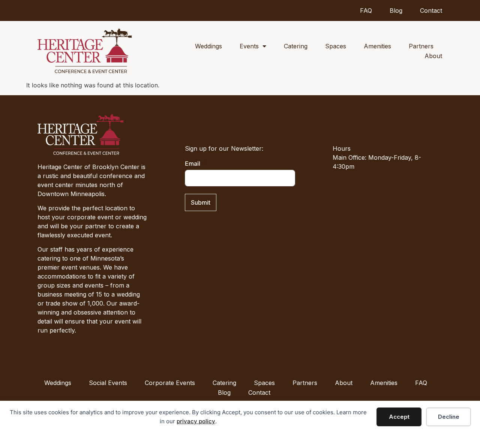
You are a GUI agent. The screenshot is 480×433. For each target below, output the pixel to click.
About (433, 56)
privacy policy (196, 421)
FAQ (366, 10)
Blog (396, 10)
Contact (431, 10)
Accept (399, 416)
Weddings (208, 46)
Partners (421, 46)
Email (192, 163)
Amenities (377, 46)
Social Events (108, 383)
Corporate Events (170, 383)
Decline (448, 416)
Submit (200, 202)
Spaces (335, 46)
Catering (296, 46)
